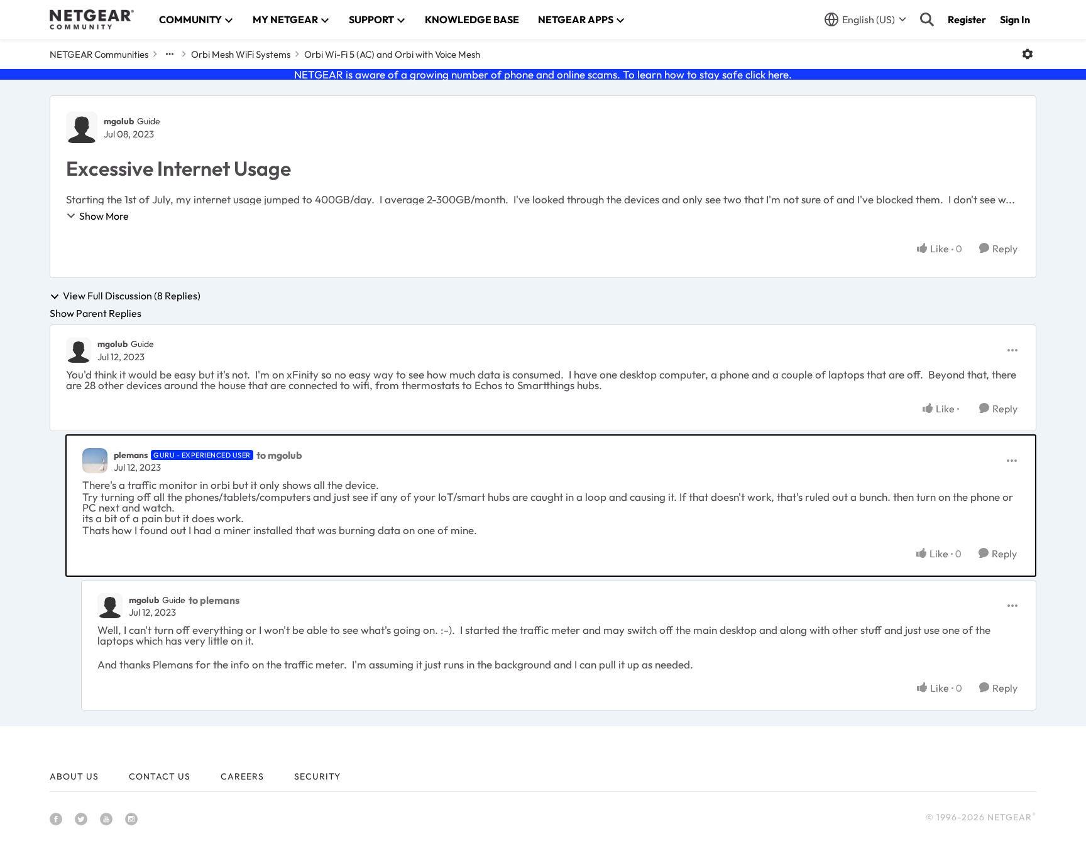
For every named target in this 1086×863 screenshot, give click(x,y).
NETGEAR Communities (99, 54)
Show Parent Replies (95, 313)
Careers (242, 776)
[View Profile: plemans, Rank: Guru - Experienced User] (94, 460)
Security (317, 776)
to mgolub (279, 455)
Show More (104, 216)
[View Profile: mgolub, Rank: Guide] (81, 127)
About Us (74, 776)
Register (967, 19)
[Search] (927, 19)
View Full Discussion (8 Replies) (131, 296)
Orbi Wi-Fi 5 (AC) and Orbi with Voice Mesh (392, 54)
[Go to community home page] (92, 19)
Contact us (159, 776)
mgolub (119, 121)
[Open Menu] (1027, 54)
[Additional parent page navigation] (169, 54)
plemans (131, 455)
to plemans (214, 600)
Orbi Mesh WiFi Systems (240, 54)
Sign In (1015, 19)
